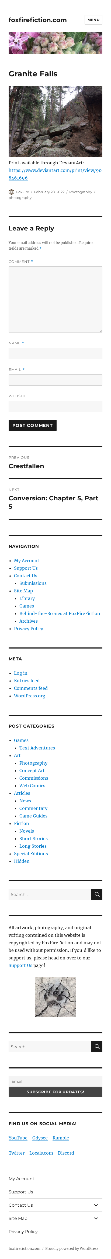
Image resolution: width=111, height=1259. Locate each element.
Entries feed (27, 680)
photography (20, 197)
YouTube (18, 1138)
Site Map (23, 590)
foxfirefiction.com (38, 20)
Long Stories (33, 846)
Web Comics (32, 785)
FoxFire (22, 192)
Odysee (40, 1138)
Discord (66, 1153)
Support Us (26, 568)
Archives (28, 621)
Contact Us (25, 575)
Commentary (33, 808)
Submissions (33, 583)
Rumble (61, 1138)
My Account (26, 560)
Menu (93, 20)
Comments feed (31, 688)
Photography (80, 192)
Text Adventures (37, 748)
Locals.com (41, 1153)
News (25, 800)
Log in (20, 673)
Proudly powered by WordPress (72, 1248)
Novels (26, 831)
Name (16, 343)
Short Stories (33, 838)
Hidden (22, 861)
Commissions (33, 778)
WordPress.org (29, 695)
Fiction (21, 823)
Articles (22, 793)
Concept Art (32, 770)
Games (26, 606)
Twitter (17, 1153)
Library (27, 598)
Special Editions (31, 853)
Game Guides (33, 816)
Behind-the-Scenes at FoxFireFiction (59, 613)
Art (17, 755)
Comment (21, 261)
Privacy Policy (28, 628)
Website (18, 396)
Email (17, 369)
